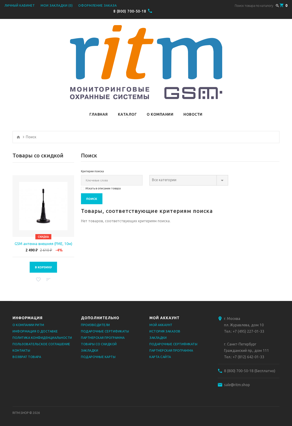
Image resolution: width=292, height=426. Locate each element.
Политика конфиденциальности (42, 338)
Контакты (21, 350)
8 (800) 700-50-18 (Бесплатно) (249, 371)
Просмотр (43, 206)
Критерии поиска (92, 171)
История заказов (164, 331)
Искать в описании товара (103, 188)
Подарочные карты (98, 357)
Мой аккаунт (160, 325)
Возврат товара (27, 357)
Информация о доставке (35, 331)
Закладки (89, 350)
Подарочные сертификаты (105, 331)
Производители (95, 325)
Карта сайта (160, 357)
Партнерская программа (103, 338)
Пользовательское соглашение (41, 344)
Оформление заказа (97, 5)
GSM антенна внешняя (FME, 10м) (43, 244)
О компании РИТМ (28, 325)
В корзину (43, 267)
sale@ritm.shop (237, 385)
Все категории (164, 180)
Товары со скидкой (99, 344)
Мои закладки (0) (57, 5)
